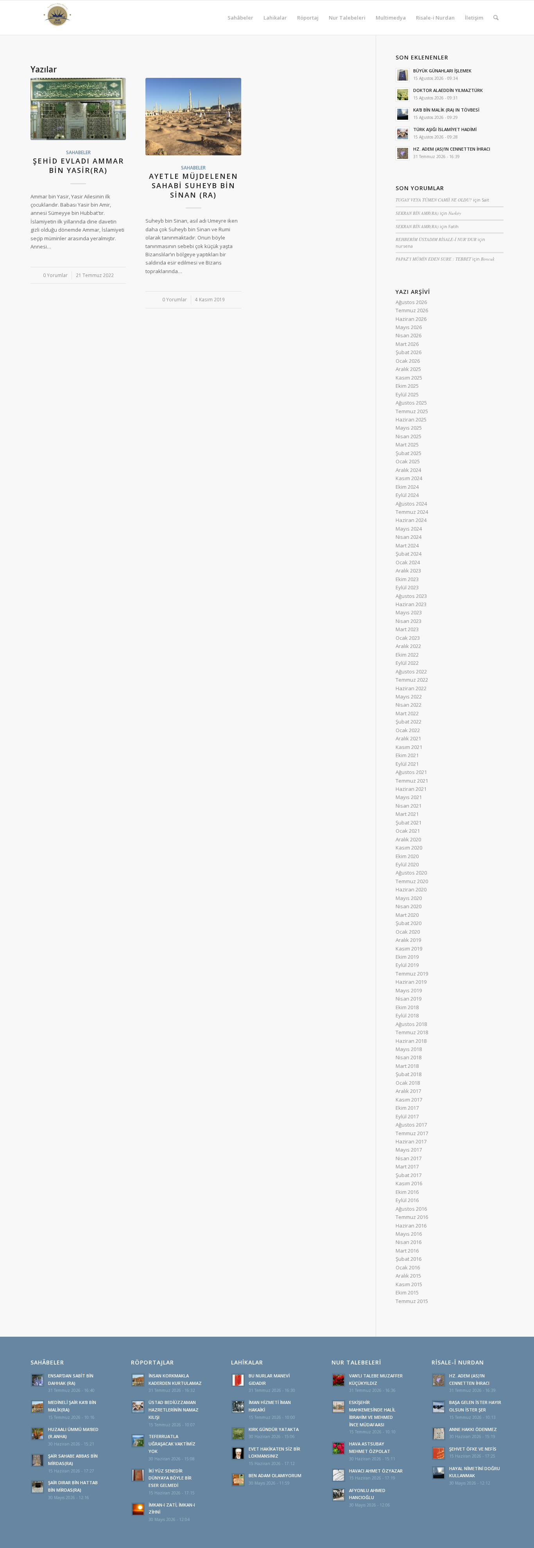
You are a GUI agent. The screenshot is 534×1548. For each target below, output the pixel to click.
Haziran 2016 (411, 1225)
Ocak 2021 (408, 830)
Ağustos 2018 (411, 1024)
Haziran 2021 (411, 788)
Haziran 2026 (411, 318)
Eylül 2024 (407, 495)
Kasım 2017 (409, 1099)
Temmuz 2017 (412, 1133)
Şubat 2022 (408, 721)
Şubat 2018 (408, 1074)
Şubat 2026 (408, 352)
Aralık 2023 (408, 570)
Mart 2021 (407, 813)
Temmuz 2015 (412, 1301)
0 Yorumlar (55, 275)
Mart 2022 (407, 713)
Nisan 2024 (408, 536)
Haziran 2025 (411, 419)
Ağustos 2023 (411, 595)
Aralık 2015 (408, 1275)
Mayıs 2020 (409, 898)
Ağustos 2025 (411, 402)
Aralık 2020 (408, 839)
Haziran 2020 (411, 889)
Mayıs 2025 (409, 427)
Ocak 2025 (408, 461)
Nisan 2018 (408, 1057)
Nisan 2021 (408, 805)
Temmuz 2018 (412, 1032)
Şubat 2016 (408, 1258)
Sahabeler (78, 152)
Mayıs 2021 (409, 797)
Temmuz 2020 (412, 881)
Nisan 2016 (408, 1242)
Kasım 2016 (409, 1183)
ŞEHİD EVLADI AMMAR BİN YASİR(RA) (78, 165)
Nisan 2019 (408, 998)
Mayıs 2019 (409, 990)
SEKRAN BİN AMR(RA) (417, 213)
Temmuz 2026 (412, 310)
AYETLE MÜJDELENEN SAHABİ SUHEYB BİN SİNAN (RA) (193, 185)
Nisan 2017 (408, 1158)
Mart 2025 (407, 444)
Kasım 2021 (409, 747)
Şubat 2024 (408, 553)
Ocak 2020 (408, 931)
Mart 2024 (407, 545)
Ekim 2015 (407, 1292)
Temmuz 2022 (412, 679)
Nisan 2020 (408, 906)
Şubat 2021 (408, 822)
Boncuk (488, 259)
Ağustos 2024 (411, 503)
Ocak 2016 (408, 1267)
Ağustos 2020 (411, 872)
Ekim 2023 (407, 579)
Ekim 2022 (407, 654)
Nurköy (454, 213)
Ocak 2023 (408, 637)
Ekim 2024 (407, 486)
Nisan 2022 (408, 704)
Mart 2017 (407, 1166)
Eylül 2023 (407, 587)
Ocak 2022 (408, 730)
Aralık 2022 (408, 646)
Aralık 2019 (408, 939)
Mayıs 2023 (409, 612)
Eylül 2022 (407, 662)
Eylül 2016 (407, 1200)
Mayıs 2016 (409, 1233)
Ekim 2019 (407, 956)
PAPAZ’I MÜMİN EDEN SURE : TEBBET (433, 259)
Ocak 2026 (408, 360)
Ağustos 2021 (411, 772)
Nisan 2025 (408, 436)
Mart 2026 (407, 343)
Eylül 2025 (407, 394)
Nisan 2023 (408, 621)
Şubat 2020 (408, 923)
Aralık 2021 (408, 738)
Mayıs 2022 (409, 696)
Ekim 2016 (407, 1191)
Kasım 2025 (409, 377)
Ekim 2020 (407, 856)
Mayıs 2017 (409, 1149)
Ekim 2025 (407, 385)
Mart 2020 (407, 914)
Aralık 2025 (408, 369)
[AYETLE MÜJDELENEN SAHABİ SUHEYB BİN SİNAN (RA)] (193, 116)
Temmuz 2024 (412, 511)
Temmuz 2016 (412, 1216)
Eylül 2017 (407, 1116)
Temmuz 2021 (412, 780)
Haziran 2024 (411, 520)
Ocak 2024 (408, 562)
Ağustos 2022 (411, 671)
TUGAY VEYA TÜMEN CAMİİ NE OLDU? (434, 200)
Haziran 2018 (411, 1040)
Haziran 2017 (411, 1141)
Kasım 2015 (409, 1284)
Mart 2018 (407, 1065)
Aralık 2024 (408, 469)
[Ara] (496, 17)
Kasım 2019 (409, 948)
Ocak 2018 (408, 1082)
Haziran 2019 (411, 981)
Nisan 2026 (408, 335)
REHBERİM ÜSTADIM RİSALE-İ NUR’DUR (436, 239)
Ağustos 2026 (411, 302)
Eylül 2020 (407, 864)
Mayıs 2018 (409, 1049)
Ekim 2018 (407, 1007)
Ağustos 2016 (411, 1208)
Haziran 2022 (411, 688)
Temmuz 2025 (412, 411)
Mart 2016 (407, 1250)
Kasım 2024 (409, 478)
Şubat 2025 (408, 453)
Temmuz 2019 (412, 973)
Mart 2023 (407, 629)
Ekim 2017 (407, 1107)
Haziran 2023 (411, 604)
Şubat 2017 (408, 1175)
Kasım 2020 (409, 847)
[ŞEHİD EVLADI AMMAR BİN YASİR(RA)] (78, 109)
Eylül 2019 (407, 964)
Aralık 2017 (408, 1090)
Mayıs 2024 (409, 528)
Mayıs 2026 (409, 327)
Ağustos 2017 (411, 1124)
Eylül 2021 (407, 763)
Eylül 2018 (407, 1015)
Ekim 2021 (407, 755)
